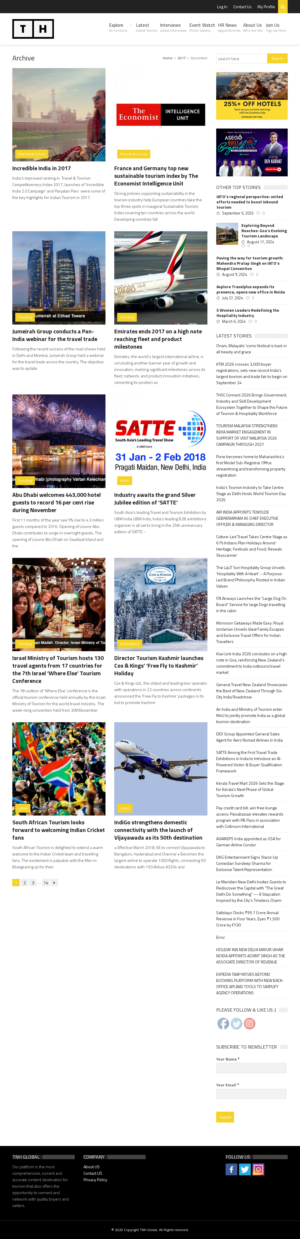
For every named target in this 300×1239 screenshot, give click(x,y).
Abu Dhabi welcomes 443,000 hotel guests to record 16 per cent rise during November (56, 502)
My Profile (266, 7)
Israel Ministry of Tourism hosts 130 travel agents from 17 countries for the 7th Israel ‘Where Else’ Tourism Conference (58, 669)
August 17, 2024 (260, 242)
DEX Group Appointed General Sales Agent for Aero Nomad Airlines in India (249, 737)
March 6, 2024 (234, 321)
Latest (146, 27)
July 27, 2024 (232, 298)
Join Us (276, 27)
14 (46, 883)
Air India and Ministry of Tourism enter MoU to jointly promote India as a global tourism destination (250, 715)
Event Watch (202, 27)
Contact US (92, 1173)
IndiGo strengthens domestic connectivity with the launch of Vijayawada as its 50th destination (158, 830)
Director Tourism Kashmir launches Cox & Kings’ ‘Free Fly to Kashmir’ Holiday (158, 665)
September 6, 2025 (237, 213)
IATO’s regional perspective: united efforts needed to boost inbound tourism (250, 202)
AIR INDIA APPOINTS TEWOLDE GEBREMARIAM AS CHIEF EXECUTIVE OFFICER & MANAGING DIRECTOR (247, 518)
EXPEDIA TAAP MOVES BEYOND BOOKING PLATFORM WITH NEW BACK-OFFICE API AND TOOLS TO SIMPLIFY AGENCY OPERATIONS (250, 983)
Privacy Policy (95, 1179)
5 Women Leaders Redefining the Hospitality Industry (248, 313)
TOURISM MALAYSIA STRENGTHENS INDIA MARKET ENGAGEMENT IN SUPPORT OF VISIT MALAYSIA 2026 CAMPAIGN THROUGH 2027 (247, 435)
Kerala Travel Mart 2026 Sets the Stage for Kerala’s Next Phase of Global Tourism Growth (250, 789)
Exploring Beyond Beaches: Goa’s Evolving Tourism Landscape (264, 231)
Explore (118, 27)
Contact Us (242, 7)
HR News (229, 27)
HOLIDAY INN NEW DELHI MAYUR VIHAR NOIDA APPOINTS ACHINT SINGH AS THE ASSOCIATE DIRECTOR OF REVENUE (250, 955)
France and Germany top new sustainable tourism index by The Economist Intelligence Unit (156, 175)
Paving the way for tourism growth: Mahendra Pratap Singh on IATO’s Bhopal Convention (250, 263)
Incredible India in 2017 (41, 168)
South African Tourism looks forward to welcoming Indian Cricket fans (58, 830)
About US (91, 1167)
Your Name (228, 1059)
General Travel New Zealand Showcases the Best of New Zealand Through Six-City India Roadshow (251, 690)
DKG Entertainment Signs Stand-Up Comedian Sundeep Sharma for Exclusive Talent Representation (247, 863)
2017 (182, 58)
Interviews (173, 27)
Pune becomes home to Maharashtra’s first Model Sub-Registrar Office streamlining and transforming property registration (250, 465)
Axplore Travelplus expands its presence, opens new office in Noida (251, 289)
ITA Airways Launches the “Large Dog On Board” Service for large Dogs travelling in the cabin (251, 604)
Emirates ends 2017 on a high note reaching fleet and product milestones (158, 339)
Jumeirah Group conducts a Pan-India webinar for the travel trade (54, 335)
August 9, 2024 (234, 274)
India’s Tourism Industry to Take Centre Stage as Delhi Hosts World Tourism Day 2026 (251, 493)
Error (220, 937)
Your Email (227, 1085)
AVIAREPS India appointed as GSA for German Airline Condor (248, 841)
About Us (253, 27)
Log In (222, 7)
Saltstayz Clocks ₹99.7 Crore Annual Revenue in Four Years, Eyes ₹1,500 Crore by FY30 (247, 918)
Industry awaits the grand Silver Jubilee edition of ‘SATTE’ (155, 498)
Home (168, 58)
